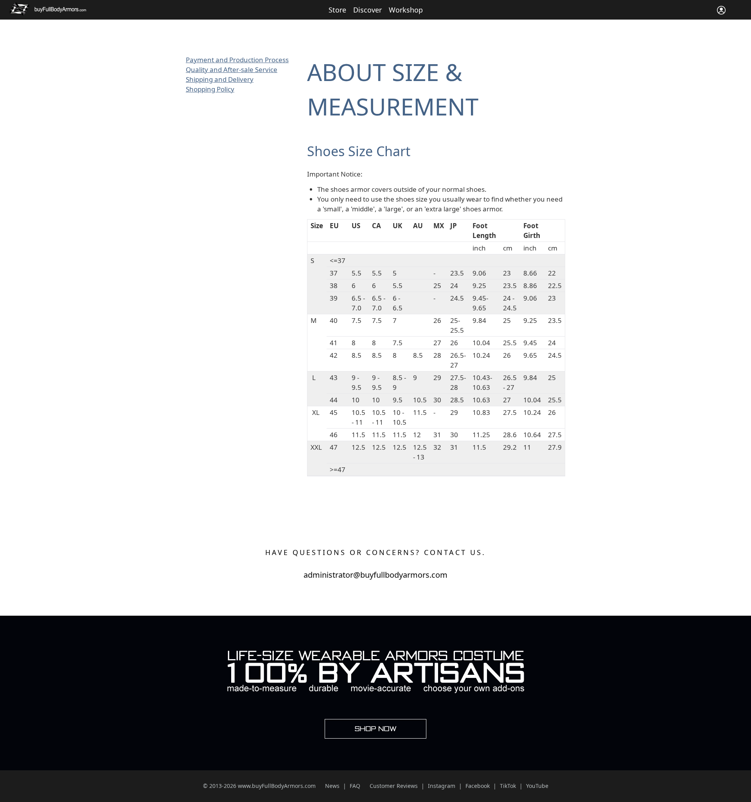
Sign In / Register (721, 10)
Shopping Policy (210, 89)
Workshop (406, 9)
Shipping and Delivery (219, 79)
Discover (367, 9)
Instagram (441, 785)
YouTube (537, 785)
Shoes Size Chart (358, 151)
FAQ (355, 785)
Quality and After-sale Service (231, 69)
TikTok (508, 785)
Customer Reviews (394, 785)
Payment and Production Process (237, 59)
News (332, 785)
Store (337, 9)
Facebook (477, 785)
